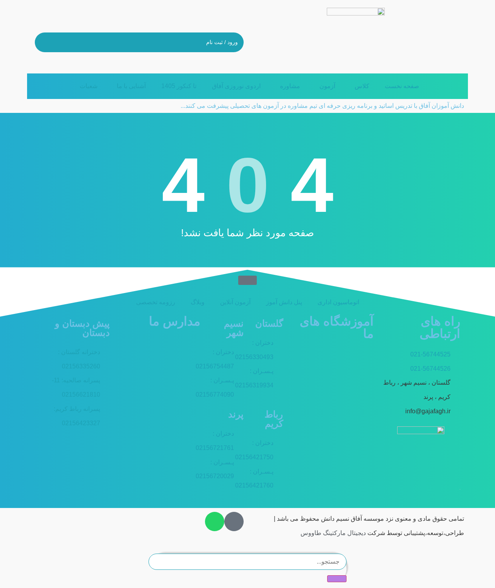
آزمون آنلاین (235, 302)
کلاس (362, 86)
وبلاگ (198, 302)
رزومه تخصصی (155, 302)
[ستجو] (336, 578)
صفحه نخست (402, 86)
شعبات (88, 86)
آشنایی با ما (131, 86)
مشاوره (290, 86)
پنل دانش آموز (284, 302)
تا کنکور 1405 (178, 86)
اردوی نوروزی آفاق (236, 86)
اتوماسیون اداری (338, 302)
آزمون (327, 86)
